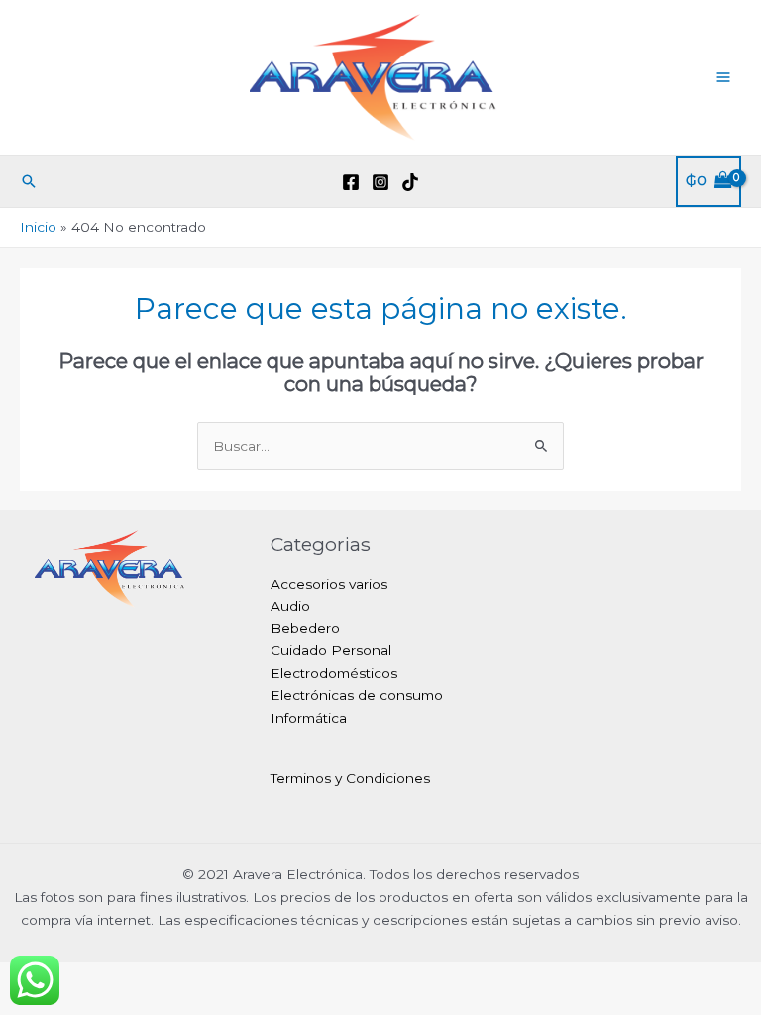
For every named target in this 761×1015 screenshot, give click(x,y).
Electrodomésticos (334, 673)
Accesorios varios (329, 584)
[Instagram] (380, 182)
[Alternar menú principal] (724, 76)
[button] (29, 181)
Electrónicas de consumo (357, 695)
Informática (309, 718)
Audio (290, 606)
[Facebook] (351, 182)
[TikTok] (410, 182)
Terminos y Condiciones (350, 778)
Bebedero (305, 628)
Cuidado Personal (331, 650)
